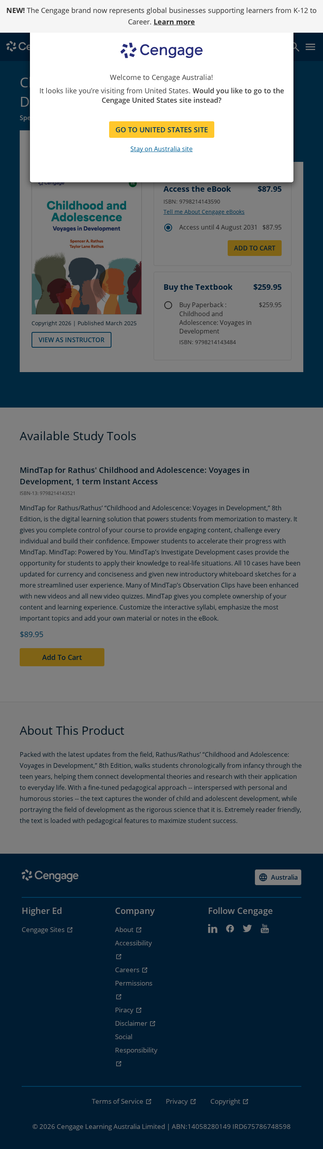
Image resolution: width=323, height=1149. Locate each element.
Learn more (174, 21)
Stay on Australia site (161, 149)
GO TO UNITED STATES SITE (161, 129)
